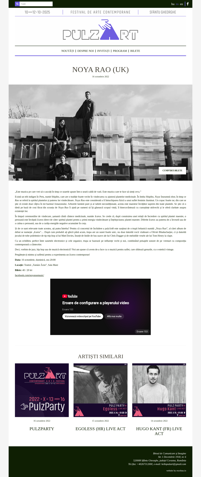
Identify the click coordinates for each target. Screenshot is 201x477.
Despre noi (85, 50)
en (181, 4)
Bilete (135, 50)
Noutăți (67, 50)
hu (172, 4)
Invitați (103, 50)
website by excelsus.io (176, 470)
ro (177, 4)
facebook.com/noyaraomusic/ (29, 275)
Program (120, 50)
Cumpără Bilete (172, 170)
